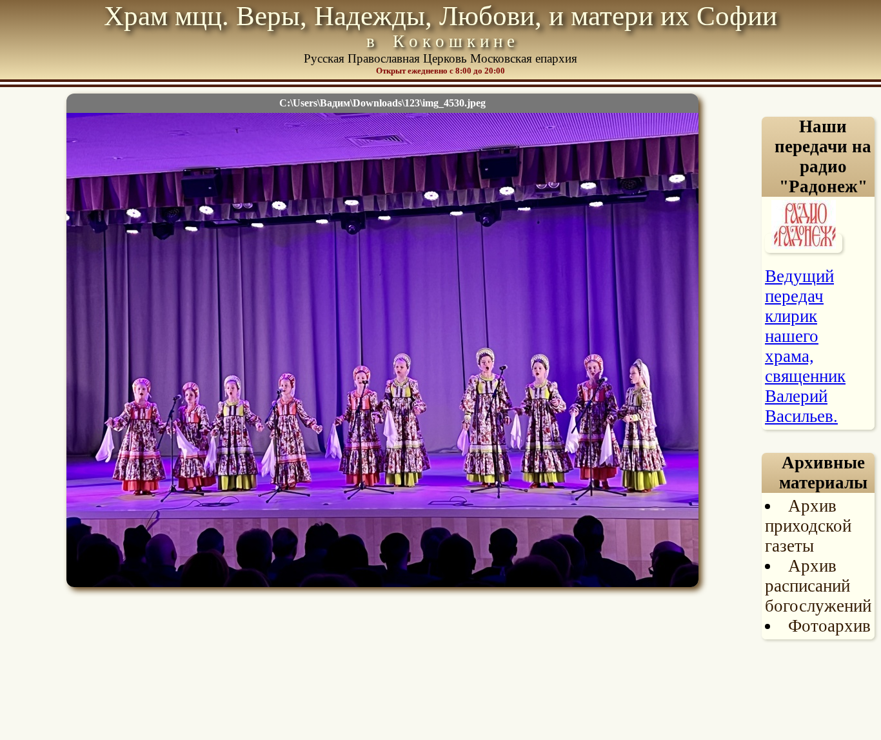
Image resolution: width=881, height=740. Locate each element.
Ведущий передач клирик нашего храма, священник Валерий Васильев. (805, 346)
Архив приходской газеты (808, 525)
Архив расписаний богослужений (818, 585)
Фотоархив (829, 625)
